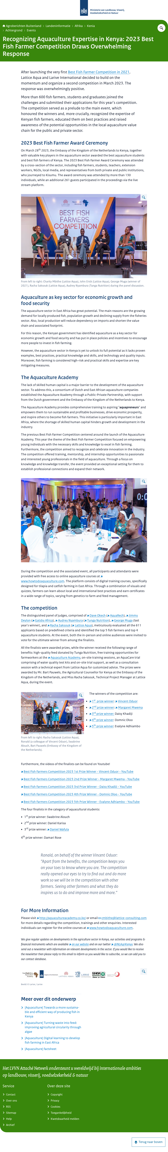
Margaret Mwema (130, 708)
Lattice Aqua (83, 625)
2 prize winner (103, 708)
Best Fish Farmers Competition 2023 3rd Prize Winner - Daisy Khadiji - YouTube (78, 787)
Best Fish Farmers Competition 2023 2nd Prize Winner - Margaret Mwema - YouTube (81, 779)
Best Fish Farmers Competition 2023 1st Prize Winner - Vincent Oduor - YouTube (78, 772)
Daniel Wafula (59, 829)
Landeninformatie (58, 26)
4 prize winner (102, 720)
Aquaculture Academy (65, 658)
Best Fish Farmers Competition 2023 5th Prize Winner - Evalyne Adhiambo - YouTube (82, 802)
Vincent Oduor (127, 701)
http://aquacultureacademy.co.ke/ (62, 918)
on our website (80, 944)
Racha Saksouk (60, 625)
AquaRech (117, 615)
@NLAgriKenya (123, 944)
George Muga (123, 620)
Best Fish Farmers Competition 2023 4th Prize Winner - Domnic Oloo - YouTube (78, 794)
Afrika (79, 26)
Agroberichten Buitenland (23, 26)
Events (31, 30)
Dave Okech (98, 615)
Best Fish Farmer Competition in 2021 (98, 72)
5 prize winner (102, 726)
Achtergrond (13, 30)
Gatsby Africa (44, 620)
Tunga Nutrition (98, 620)
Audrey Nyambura (70, 620)
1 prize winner (103, 701)
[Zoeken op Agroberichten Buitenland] (161, 28)
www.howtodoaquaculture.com (111, 928)
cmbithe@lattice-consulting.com (124, 918)
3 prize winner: (103, 714)
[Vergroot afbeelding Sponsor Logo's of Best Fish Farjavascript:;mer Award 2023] (143, 971)
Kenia (91, 26)
